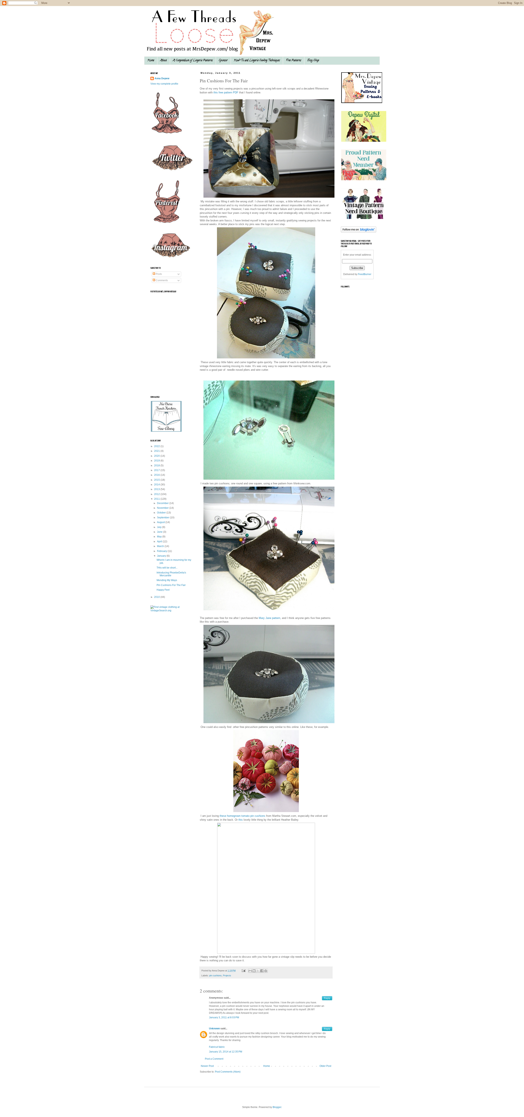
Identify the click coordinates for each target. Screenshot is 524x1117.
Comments (161, 280)
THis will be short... (167, 567)
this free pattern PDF (225, 92)
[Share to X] (258, 971)
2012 (157, 494)
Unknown (214, 1028)
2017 (157, 470)
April (160, 541)
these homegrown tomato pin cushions (242, 815)
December (163, 503)
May (159, 536)
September (163, 517)
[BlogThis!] (254, 971)
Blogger (277, 1107)
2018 (157, 465)
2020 (157, 455)
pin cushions (215, 975)
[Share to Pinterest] (266, 971)
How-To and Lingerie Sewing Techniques (257, 60)
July (159, 527)
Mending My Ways (167, 580)
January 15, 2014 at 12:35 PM (225, 1051)
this (240, 819)
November (163, 507)
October (161, 512)
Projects (227, 975)
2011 (157, 498)
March (161, 546)
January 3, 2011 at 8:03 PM (224, 1017)
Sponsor (223, 60)
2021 (157, 451)
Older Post (325, 1066)
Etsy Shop (313, 60)
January (162, 555)
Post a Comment (214, 1058)
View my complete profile (164, 83)
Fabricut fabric (217, 1047)
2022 (157, 446)
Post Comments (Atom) (228, 1071)
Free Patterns (293, 60)
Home (150, 60)
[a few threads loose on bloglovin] (358, 231)
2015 (157, 479)
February (162, 551)
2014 (157, 484)
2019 (157, 460)
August (161, 522)
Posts (158, 274)
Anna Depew (162, 78)
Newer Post (207, 1066)
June (160, 531)
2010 (157, 597)
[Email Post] (243, 970)
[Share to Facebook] (262, 971)
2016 (157, 475)
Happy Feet (163, 589)
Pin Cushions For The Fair (171, 585)
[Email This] (250, 971)
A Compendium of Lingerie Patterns (193, 60)
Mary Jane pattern (269, 618)
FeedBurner (364, 274)
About (163, 60)
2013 (157, 489)
